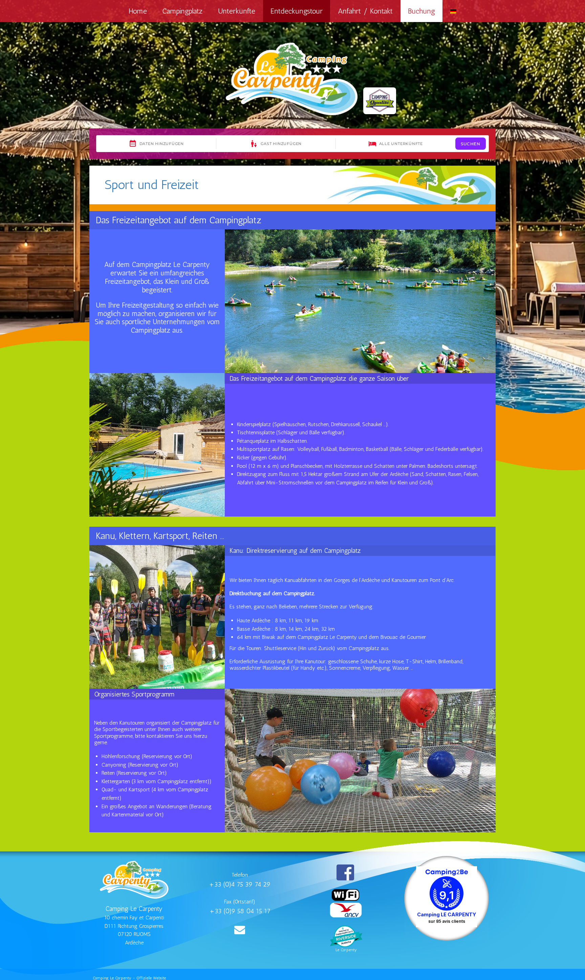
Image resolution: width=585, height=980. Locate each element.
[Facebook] (345, 872)
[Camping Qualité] (379, 100)
